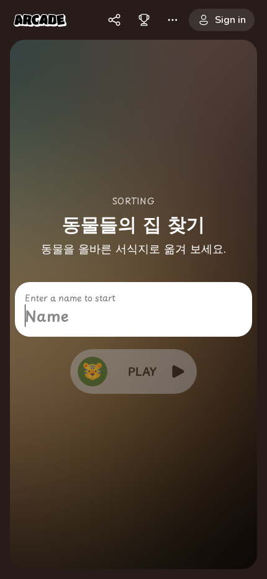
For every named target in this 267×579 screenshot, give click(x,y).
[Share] (114, 19)
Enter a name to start (70, 298)
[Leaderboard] (144, 19)
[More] (172, 19)
